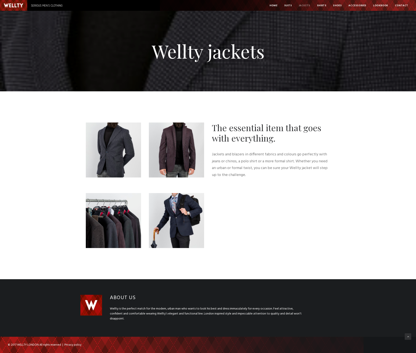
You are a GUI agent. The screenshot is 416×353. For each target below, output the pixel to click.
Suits (288, 5)
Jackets (304, 5)
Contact (401, 5)
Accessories (357, 5)
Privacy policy (72, 345)
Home (273, 5)
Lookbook (380, 5)
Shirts (322, 5)
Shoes (337, 5)
